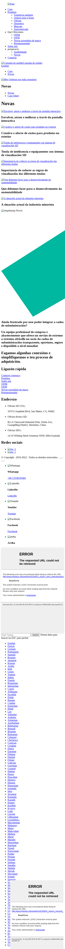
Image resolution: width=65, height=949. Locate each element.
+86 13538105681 (17, 478)
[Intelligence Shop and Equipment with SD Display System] (32, 145)
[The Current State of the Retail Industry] (22, 198)
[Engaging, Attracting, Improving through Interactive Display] (31, 111)
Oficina (17, 20)
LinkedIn (12, 495)
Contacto (12, 57)
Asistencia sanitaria (23, 15)
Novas (17, 54)
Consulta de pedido (32, 63)
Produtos (12, 12)
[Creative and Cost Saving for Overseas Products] (28, 127)
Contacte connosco (10, 375)
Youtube (12, 513)
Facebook (12, 531)
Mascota (18, 26)
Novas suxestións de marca (27, 40)
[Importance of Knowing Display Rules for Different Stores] (32, 164)
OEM (17, 37)
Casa (10, 9)
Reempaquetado (22, 43)
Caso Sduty (13, 95)
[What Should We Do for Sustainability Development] (32, 182)
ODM (17, 35)
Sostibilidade (20, 52)
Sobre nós (13, 46)
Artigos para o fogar (24, 17)
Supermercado (21, 29)
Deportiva (19, 23)
